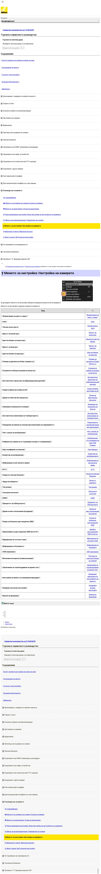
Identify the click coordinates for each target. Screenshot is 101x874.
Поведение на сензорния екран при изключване (92, 425)
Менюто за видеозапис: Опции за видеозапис (21, 209)
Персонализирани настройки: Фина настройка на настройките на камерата (32, 215)
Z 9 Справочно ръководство (15, 266)
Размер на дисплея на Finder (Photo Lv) (92, 361)
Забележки (6, 89)
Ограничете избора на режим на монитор (92, 370)
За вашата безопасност (10, 82)
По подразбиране (9, 198)
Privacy (7, 622)
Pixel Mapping (93, 450)
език (92, 322)
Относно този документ (11, 75)
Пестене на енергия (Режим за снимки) (93, 558)
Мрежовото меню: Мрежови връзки (17, 232)
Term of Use (8, 624)
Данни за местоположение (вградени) (92, 511)
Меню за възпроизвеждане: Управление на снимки (23, 220)
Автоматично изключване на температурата (92, 415)
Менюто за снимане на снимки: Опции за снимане (23, 203)
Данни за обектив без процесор (92, 397)
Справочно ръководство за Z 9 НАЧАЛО (18, 30)
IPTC (92, 469)
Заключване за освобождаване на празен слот (93, 567)
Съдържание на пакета (10, 68)
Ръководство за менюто (33, 266)
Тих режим (93, 487)
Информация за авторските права (92, 463)
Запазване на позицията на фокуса (93, 406)
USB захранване (93, 552)
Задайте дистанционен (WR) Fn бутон (92, 531)
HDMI (93, 498)
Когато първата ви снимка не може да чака (18, 60)
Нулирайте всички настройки (93, 588)
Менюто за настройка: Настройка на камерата (22, 226)
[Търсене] (22, 48)
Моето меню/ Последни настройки (18, 237)
